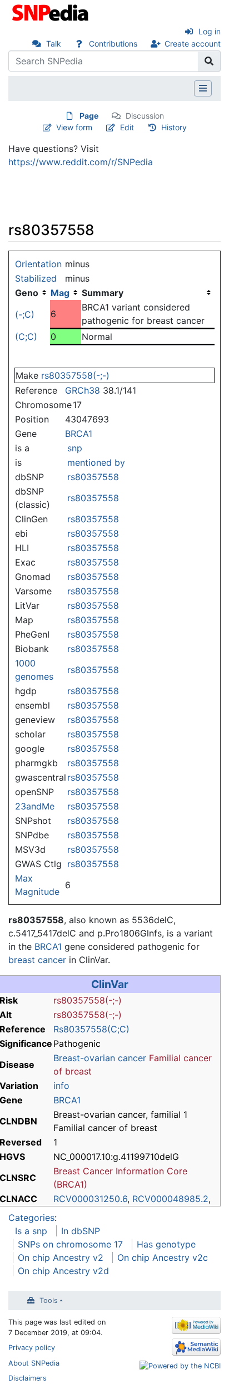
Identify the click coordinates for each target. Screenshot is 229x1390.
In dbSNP (80, 1230)
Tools (48, 1300)
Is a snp (31, 1230)
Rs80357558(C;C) (91, 1029)
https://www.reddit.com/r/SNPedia (80, 161)
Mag (60, 292)
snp (74, 448)
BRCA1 (78, 433)
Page (88, 115)
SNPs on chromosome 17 (70, 1244)
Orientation (38, 263)
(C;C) (26, 336)
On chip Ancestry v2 (60, 1257)
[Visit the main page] (51, 11)
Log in (209, 31)
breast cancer (37, 959)
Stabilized (36, 278)
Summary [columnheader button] (102, 292)
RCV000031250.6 (90, 1198)
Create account (193, 43)
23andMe (34, 806)
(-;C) (24, 314)
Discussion (145, 115)
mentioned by (96, 462)
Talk (53, 43)
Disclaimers (27, 1378)
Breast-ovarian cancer (99, 1057)
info (61, 1085)
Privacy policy (31, 1347)
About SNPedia (33, 1363)
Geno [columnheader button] (26, 292)
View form (74, 127)
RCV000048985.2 (170, 1198)
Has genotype (166, 1244)
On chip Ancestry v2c (162, 1257)
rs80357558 (93, 476)
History (174, 127)
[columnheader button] (65, 293)
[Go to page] (209, 61)
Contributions (113, 43)
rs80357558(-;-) (75, 375)
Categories (31, 1217)
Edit (127, 127)
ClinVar (109, 984)
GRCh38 (82, 390)
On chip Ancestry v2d (63, 1270)
